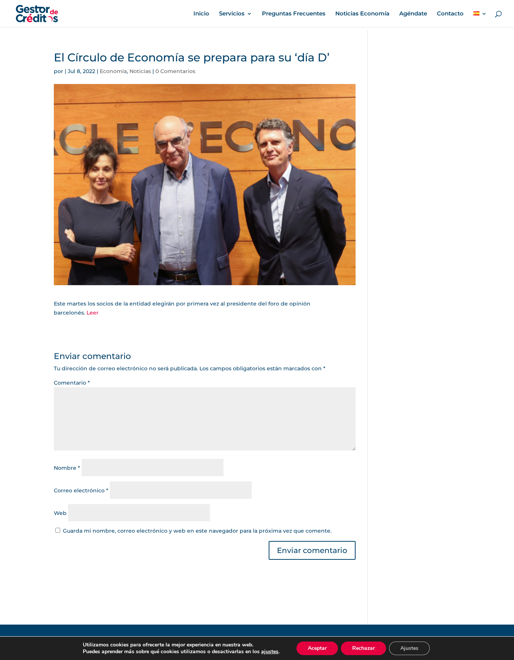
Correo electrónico (81, 490)
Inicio (201, 14)
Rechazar (363, 648)
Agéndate (413, 14)
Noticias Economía (362, 14)
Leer (93, 312)
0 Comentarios (175, 71)
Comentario (72, 382)
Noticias (140, 71)
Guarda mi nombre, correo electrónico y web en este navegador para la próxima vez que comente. (197, 530)
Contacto (450, 14)
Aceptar (317, 648)
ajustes (269, 651)
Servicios (232, 14)
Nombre (67, 467)
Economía (113, 71)
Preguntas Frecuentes (293, 14)
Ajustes (409, 648)
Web (60, 513)
